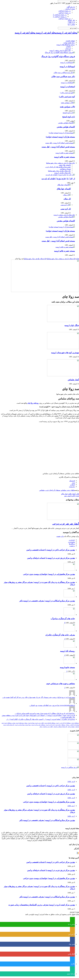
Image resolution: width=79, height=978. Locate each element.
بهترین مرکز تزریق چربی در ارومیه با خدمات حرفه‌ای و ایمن (51, 558)
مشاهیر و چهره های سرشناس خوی (60, 683)
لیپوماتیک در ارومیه (67, 66)
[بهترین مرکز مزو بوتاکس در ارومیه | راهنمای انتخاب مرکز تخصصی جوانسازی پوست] (70, 767)
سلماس (42, 490)
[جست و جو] (78, 1)
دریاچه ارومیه (58, 724)
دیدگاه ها (72, 544)
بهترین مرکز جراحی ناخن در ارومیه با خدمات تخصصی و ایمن (50, 550)
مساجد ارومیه (31, 723)
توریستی (68, 48)
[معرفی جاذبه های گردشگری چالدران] (69, 631)
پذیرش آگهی (71, 7)
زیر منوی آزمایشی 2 (60, 14)
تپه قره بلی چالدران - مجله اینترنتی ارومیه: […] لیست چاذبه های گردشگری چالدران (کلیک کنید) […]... (40, 719)
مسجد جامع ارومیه (67, 667)
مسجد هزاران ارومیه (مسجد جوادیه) (60, 137)
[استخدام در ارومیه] (68, 82)
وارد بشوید (60, 536)
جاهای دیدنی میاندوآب (48, 726)
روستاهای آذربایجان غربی (65, 723)
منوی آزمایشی (70, 9)
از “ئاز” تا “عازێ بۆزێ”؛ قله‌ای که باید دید (58, 179)
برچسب (72, 546)
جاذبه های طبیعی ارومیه (62, 173)
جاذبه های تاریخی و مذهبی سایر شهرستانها (60, 163)
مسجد (26, 724)
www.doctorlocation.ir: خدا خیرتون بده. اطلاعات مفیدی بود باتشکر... (52, 705)
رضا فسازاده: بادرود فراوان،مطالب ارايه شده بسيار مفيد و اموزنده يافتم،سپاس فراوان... (45, 713)
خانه (77, 259)
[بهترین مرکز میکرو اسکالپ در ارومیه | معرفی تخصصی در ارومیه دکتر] (73, 749)
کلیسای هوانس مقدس (66, 127)
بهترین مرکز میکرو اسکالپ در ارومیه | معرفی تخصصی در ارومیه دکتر (47, 601)
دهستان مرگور (71, 726)
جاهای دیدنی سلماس (68, 490)
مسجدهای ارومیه (20, 723)
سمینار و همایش (65, 169)
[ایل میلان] (67, 195)
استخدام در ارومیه (67, 86)
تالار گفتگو (71, 20)
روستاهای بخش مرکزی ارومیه (38, 724)
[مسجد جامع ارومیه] (69, 663)
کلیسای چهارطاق (64, 189)
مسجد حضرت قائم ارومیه (64, 157)
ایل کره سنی (65, 209)
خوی (3, 723)
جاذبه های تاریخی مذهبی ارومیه (60, 50)
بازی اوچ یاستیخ (68, 117)
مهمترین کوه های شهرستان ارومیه (65, 352)
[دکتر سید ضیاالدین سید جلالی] (64, 72)
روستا (29, 724)
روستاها (63, 724)
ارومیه (57, 723)
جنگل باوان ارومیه (71, 325)
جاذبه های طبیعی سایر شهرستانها (59, 171)
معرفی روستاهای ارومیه (9, 723)
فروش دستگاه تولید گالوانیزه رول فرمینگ (58, 56)
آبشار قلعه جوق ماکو (70, 494)
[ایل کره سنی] (65, 205)
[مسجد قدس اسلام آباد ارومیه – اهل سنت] (60, 143)
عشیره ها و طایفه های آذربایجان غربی (58, 167)
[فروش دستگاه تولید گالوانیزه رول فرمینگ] (60, 52)
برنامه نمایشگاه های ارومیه (65, 44)
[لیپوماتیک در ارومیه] (67, 62)
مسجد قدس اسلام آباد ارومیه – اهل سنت (58, 147)
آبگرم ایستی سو (71, 496)
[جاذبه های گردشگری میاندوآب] (69, 615)
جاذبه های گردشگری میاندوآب (63, 618)
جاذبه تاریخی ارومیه (50, 724)
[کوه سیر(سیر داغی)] (67, 93)
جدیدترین (72, 540)
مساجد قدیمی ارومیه (20, 724)
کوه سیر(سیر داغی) (67, 96)
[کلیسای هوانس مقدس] (66, 123)
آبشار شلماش (73, 380)
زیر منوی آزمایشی (64, 11)
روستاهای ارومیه (75, 723)
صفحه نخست (70, 41)
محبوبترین (71, 542)
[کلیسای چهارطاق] (64, 185)
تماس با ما (71, 24)
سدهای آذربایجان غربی (52, 490)
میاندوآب (77, 726)
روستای (26, 723)
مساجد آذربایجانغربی (74, 724)
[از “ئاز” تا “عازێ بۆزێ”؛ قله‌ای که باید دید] (60, 175)
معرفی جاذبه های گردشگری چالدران (60, 635)
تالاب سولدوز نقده (67, 107)
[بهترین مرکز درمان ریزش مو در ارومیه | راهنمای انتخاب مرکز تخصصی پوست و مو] (73, 757)
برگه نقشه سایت (69, 43)
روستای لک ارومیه (67, 651)
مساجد (67, 724)
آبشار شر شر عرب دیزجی (65, 523)
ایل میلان (67, 199)
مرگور (41, 726)
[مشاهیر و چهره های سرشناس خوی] (69, 679)
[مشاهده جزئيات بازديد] (78, 854)
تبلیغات (68, 46)
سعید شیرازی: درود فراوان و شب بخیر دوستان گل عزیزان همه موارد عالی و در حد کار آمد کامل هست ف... (38, 697)
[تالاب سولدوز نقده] (68, 103)
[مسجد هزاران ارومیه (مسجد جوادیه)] (62, 133)
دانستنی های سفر (65, 165)
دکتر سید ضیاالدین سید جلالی (63, 76)
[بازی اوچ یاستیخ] (69, 113)
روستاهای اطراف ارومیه (50, 723)
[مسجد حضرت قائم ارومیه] (65, 153)
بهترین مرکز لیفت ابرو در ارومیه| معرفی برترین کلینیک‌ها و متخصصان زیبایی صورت (41, 905)
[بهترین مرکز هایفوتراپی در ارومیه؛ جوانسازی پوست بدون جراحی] (73, 741)
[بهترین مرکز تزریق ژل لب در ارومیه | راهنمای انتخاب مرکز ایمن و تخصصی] (73, 765)
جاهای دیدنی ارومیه (39, 723)
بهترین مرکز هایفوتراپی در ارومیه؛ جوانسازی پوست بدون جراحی (49, 574)
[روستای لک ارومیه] (69, 647)
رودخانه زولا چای (33, 403)
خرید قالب (71, 22)
